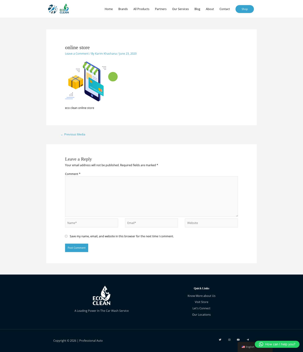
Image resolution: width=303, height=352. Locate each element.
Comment (72, 174)
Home (109, 9)
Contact (225, 9)
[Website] (211, 224)
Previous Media (72, 134)
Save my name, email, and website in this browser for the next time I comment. (122, 236)
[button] (277, 344)
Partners (161, 9)
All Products (141, 9)
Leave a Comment (77, 54)
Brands (123, 9)
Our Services (180, 9)
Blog (197, 9)
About (210, 9)
